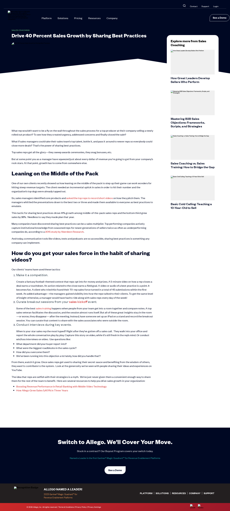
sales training (43, 308)
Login (216, 6)
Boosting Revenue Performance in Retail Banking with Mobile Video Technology (61, 386)
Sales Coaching (21, 30)
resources (179, 493)
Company (112, 18)
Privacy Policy (81, 507)
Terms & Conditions (66, 507)
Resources (94, 18)
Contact (194, 6)
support (209, 493)
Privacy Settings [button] (94, 507)
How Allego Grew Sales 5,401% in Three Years (42, 390)
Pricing (78, 18)
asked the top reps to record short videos (89, 198)
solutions (162, 493)
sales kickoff (78, 302)
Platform (47, 18)
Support (205, 6)
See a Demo (219, 17)
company (194, 493)
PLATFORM (146, 493)
